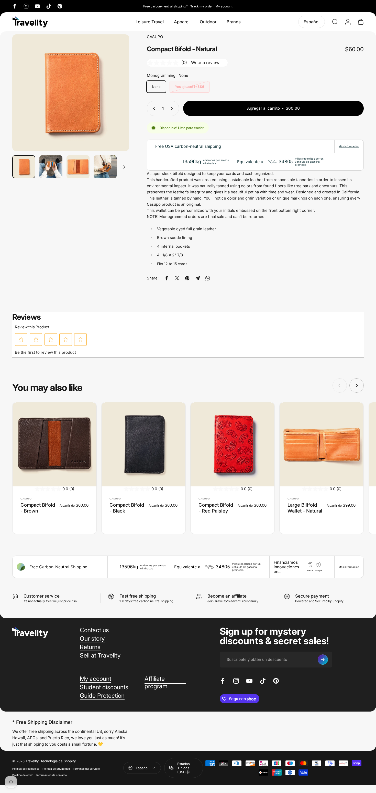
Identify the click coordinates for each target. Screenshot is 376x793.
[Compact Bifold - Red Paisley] (232, 444)
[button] (21, 339)
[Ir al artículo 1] (50, 166)
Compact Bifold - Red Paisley (215, 508)
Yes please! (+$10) (189, 87)
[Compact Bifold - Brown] (54, 444)
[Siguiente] (116, 102)
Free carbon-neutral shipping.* (165, 6)
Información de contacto (51, 775)
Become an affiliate (227, 596)
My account (224, 6)
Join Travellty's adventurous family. (233, 601)
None (156, 87)
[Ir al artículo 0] (23, 166)
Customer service (42, 596)
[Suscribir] (323, 659)
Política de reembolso (25, 768)
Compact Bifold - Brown (37, 508)
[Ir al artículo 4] (105, 166)
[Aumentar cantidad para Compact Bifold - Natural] (173, 108)
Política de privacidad (56, 768)
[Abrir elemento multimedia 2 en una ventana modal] (70, 92)
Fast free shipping (137, 596)
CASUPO (155, 36)
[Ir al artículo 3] (78, 166)
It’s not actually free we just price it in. (51, 601)
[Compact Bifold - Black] (143, 444)
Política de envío (22, 775)
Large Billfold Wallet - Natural (304, 508)
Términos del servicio (86, 768)
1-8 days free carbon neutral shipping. (146, 601)
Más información (349, 146)
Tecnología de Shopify (58, 761)
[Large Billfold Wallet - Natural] (321, 444)
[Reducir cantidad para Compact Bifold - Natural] (153, 108)
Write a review (205, 62)
